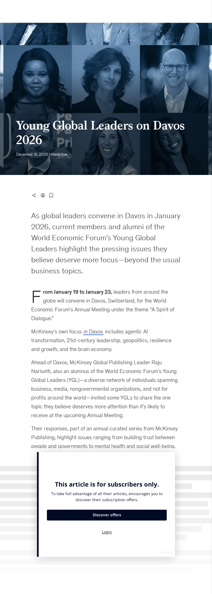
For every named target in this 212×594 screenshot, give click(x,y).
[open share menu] (33, 195)
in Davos (93, 331)
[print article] (43, 195)
